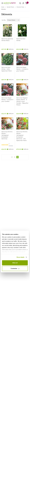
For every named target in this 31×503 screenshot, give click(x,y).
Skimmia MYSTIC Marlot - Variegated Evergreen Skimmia (7, 135)
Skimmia (3, 9)
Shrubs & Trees (20, 7)
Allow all (14, 262)
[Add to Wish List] (12, 25)
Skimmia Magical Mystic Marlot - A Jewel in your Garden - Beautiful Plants (22, 101)
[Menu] (2, 3)
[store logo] (10, 3)
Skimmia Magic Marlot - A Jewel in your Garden (22, 69)
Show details (20, 257)
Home (2, 7)
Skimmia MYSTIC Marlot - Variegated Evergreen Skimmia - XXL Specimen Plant (21, 136)
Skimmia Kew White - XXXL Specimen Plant (6, 69)
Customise (14, 268)
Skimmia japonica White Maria (7, 39)
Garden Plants (10, 7)
